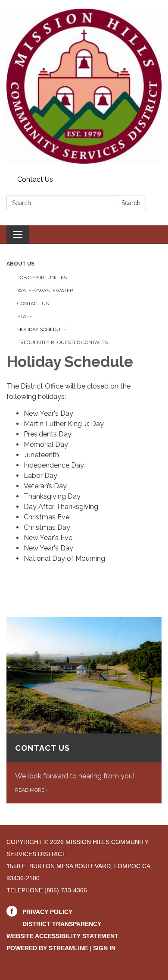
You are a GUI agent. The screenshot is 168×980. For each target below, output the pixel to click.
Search (130, 202)
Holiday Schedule (41, 329)
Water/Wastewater (45, 291)
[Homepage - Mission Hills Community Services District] (84, 86)
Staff (24, 316)
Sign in (104, 948)
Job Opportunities (42, 278)
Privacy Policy (47, 911)
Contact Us (35, 179)
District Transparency (61, 923)
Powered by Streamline (47, 948)
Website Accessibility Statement (62, 936)
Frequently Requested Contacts (62, 342)
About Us (20, 264)
